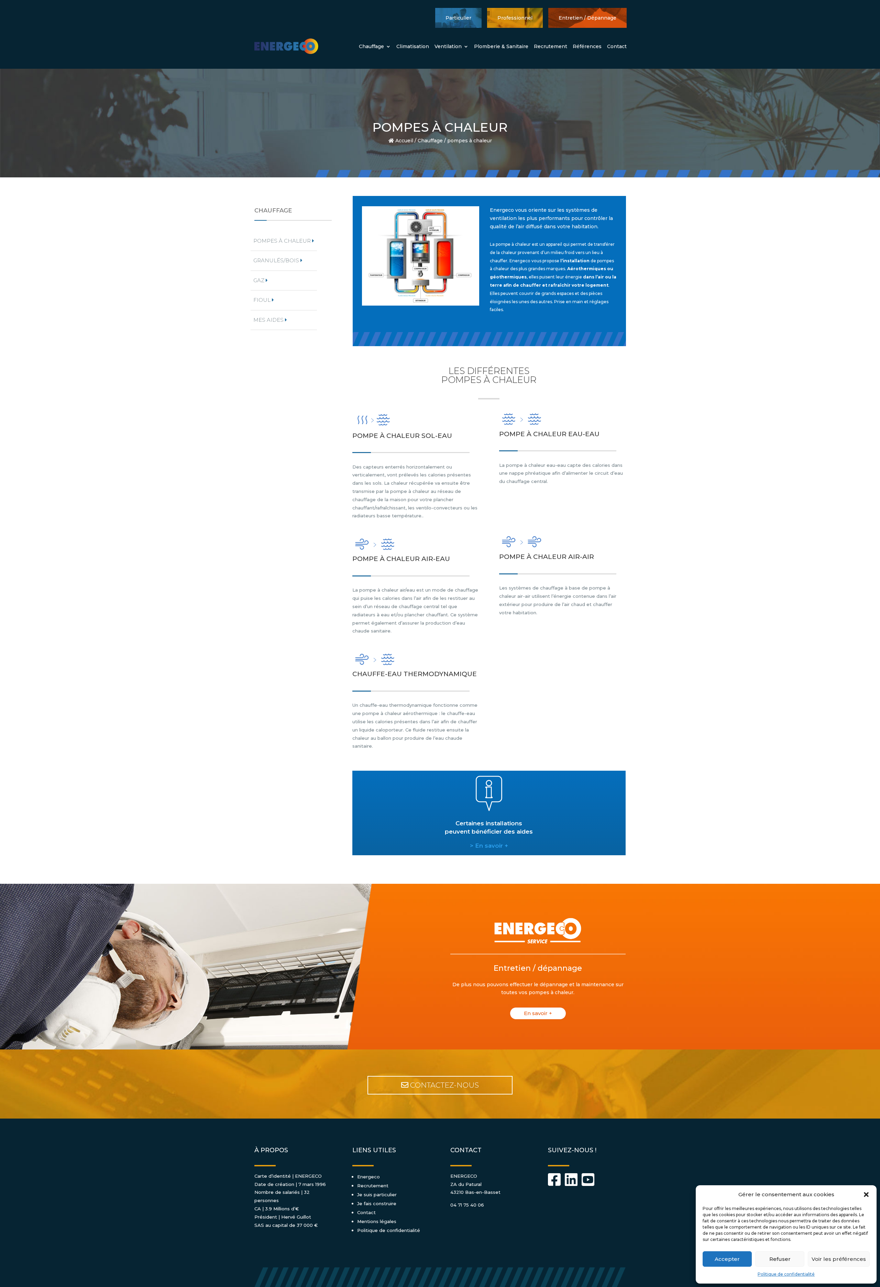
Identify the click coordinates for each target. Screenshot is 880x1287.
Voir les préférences (839, 1259)
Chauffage (371, 46)
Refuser (780, 1259)
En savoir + (538, 1013)
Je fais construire (376, 1203)
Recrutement (550, 46)
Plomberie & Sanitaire (501, 46)
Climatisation (412, 46)
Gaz (259, 280)
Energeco (368, 1176)
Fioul (262, 300)
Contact (617, 46)
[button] (866, 1194)
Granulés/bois (276, 260)
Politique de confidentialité (786, 1274)
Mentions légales (376, 1221)
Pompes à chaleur (282, 241)
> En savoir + (489, 845)
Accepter (727, 1259)
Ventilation (448, 46)
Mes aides (269, 320)
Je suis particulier (377, 1194)
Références (587, 46)
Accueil (403, 141)
